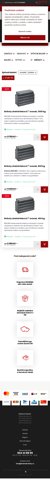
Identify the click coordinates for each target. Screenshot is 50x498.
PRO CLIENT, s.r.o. (28, 475)
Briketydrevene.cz (25, 416)
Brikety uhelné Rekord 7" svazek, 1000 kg (25, 111)
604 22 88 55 (25, 453)
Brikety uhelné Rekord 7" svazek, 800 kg (24, 166)
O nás (25, 445)
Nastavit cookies (25, 31)
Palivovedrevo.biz (25, 423)
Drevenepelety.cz (25, 421)
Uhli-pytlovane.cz (25, 418)
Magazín (25, 437)
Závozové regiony (25, 441)
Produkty (25, 430)
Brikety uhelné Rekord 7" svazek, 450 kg (24, 218)
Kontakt (25, 433)
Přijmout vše (25, 37)
